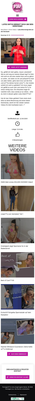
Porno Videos (12, 29)
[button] (17, 15)
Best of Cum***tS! (7, 280)
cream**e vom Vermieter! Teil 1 (12, 214)
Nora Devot (4, 29)
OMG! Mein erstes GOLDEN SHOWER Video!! (17, 182)
